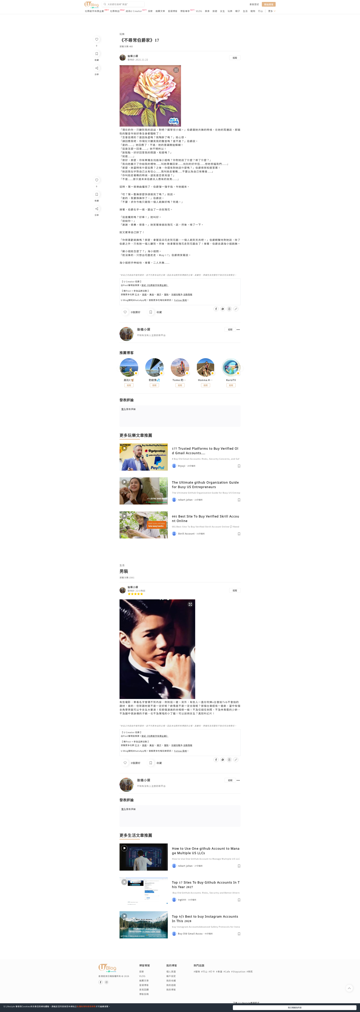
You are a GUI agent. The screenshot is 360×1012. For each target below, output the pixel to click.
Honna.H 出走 (205, 380)
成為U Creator (134, 11)
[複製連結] (96, 240)
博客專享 (185, 11)
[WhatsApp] (96, 224)
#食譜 (219, 971)
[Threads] (96, 232)
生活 (245, 11)
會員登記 (254, 4)
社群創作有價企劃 (94, 11)
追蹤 (235, 57)
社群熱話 (115, 11)
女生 (222, 11)
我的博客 (171, 989)
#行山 (204, 971)
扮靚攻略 (175, 294)
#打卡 (212, 971)
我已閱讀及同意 (295, 1007)
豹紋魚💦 (154, 380)
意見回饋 (144, 989)
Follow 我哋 (180, 300)
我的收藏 (171, 980)
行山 (260, 11)
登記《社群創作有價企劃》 (154, 285)
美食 (207, 11)
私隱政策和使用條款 (86, 1006)
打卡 (137, 294)
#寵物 (197, 971)
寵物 (252, 11)
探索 (150, 11)
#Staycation (238, 971)
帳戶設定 (171, 976)
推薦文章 (160, 11)
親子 (237, 11)
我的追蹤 (171, 985)
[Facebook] (96, 216)
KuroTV (231, 380)
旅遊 (214, 11)
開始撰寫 (268, 4)
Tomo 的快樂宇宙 (180, 380)
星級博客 (172, 11)
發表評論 (128, 409)
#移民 (250, 971)
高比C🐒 (129, 380)
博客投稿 (144, 994)
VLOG (199, 11)
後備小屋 (133, 56)
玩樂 (230, 11)
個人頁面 (171, 971)
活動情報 (187, 294)
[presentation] (119, 368)
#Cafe (226, 971)
